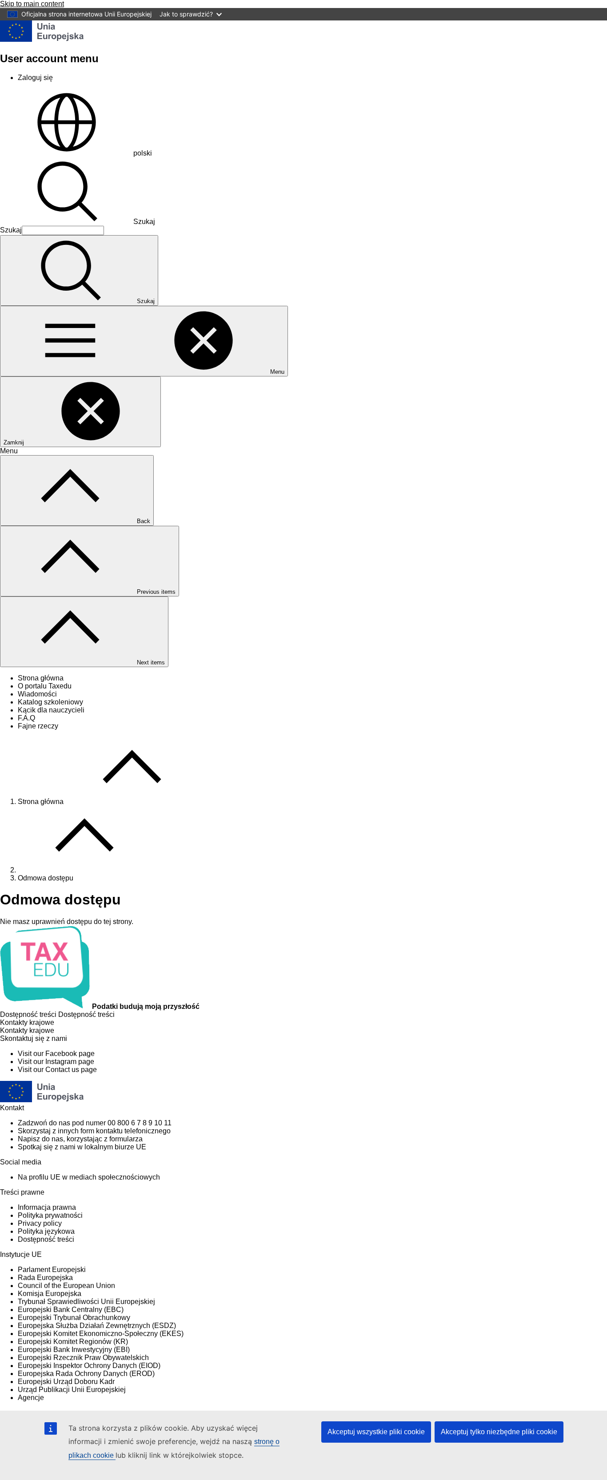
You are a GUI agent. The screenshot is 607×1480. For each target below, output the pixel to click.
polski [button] (142, 153)
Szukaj (144, 221)
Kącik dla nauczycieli (51, 710)
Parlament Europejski (52, 1269)
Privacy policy (40, 1223)
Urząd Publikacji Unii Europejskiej (72, 1389)
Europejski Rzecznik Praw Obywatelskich (83, 1357)
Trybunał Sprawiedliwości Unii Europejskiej (86, 1301)
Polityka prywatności (50, 1215)
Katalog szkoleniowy (50, 702)
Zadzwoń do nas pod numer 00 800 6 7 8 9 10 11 (95, 1123)
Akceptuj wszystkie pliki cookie (376, 1432)
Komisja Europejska (49, 1293)
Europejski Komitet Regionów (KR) (73, 1341)
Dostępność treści (46, 1239)
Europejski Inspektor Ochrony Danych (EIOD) (89, 1365)
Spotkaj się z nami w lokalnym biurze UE (82, 1147)
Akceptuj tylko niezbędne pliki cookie (499, 1432)
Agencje (31, 1397)
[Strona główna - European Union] (42, 39)
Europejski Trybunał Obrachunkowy (74, 1317)
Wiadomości (37, 694)
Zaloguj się (35, 77)
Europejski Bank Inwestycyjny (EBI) (74, 1349)
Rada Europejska (45, 1277)
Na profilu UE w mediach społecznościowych (89, 1177)
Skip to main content (32, 4)
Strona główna (41, 678)
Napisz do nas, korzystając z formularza (80, 1139)
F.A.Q (26, 718)
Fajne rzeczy (38, 726)
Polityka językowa (46, 1231)
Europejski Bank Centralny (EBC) (71, 1309)
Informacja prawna (47, 1207)
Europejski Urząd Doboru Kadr (66, 1381)
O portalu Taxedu (45, 686)
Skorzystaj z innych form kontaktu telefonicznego (94, 1131)
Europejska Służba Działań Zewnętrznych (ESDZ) (97, 1325)
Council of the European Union (66, 1285)
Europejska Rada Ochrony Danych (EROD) (86, 1373)
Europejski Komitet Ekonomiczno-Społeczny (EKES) (101, 1333)
